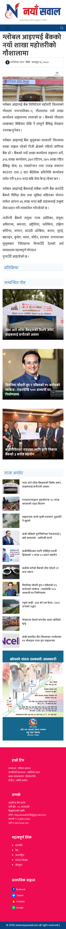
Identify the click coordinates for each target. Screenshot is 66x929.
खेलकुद (19, 865)
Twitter (20, 895)
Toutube (20, 901)
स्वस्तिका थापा (17, 62)
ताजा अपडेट (13, 473)
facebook (20, 889)
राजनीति (18, 845)
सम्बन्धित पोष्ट (15, 282)
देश (16, 850)
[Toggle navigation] (7, 28)
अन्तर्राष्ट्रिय (19, 855)
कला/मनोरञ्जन (21, 860)
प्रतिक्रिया (11, 267)
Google (19, 908)
